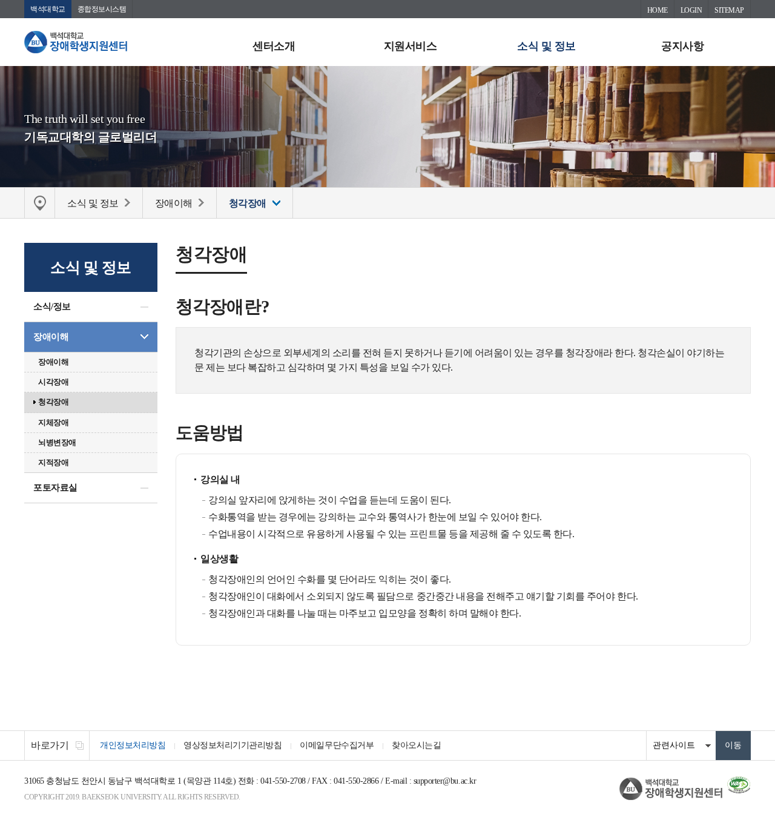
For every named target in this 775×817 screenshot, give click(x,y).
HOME (657, 10)
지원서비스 (410, 46)
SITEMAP (729, 10)
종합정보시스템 (102, 9)
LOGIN (691, 10)
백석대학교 (47, 9)
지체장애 (53, 422)
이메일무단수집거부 (337, 745)
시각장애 (53, 381)
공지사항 (682, 46)
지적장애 (53, 462)
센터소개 (273, 46)
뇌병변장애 (57, 442)
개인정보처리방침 (132, 745)
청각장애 (53, 401)
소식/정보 (52, 306)
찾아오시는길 (416, 745)
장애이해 (50, 337)
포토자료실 (55, 487)
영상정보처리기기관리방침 (232, 745)
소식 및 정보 (546, 46)
